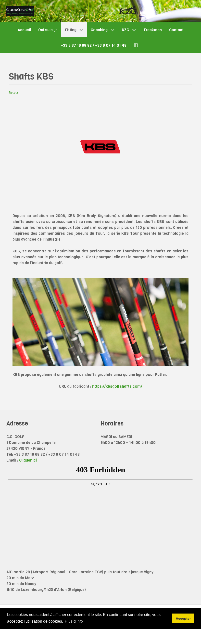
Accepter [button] (183, 618)
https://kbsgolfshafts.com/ (117, 386)
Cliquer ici (28, 460)
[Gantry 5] (20, 11)
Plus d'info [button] (74, 621)
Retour (13, 93)
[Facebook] (137, 45)
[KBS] (100, 146)
